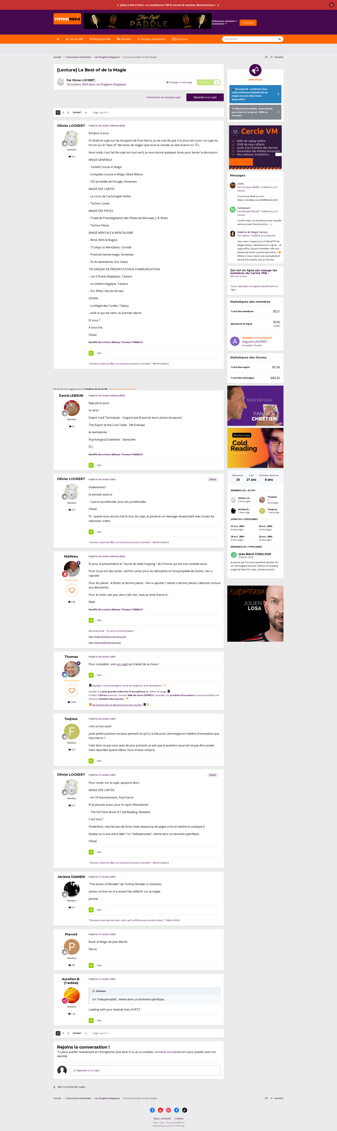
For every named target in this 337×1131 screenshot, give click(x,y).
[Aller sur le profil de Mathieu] (72, 569)
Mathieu (71, 556)
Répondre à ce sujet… (88, 1070)
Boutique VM (101, 39)
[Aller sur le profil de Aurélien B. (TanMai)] (72, 995)
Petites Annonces (153, 39)
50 (72, 426)
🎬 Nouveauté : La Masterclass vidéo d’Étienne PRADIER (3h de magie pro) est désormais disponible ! (250, 94)
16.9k (73, 702)
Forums (125, 39)
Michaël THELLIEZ (251, 211)
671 (73, 907)
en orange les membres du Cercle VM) (253, 272)
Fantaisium (243, 208)
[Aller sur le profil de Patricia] (233, 234)
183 (73, 965)
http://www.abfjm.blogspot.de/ (105, 642)
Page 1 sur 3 (99, 112)
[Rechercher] (279, 39)
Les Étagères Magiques (111, 84)
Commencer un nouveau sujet (163, 97)
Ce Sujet (267, 39)
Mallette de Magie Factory (252, 232)
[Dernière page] (86, 112)
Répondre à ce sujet (205, 97)
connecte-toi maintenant (170, 1052)
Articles (182, 39)
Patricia (246, 235)
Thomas (71, 657)
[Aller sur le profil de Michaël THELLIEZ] (233, 210)
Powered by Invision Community (168, 1125)
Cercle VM (75, 39)
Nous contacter (162, 1118)
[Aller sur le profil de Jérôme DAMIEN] (72, 889)
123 (73, 749)
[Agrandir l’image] (197, 145)
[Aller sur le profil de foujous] (72, 731)
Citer (99, 353)
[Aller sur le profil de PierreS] (72, 947)
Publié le (263, 235)
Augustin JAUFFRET (255, 342)
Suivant (77, 112)
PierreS (71, 934)
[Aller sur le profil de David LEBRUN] (72, 408)
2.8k (73, 601)
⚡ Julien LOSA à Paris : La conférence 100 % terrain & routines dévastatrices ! (165, 5)
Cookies (179, 1118)
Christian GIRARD (251, 187)
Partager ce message (180, 82)
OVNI (240, 183)
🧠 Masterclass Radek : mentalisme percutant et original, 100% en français (252, 112)
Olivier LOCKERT (83, 80)
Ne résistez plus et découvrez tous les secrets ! (117, 704)
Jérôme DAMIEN (71, 877)
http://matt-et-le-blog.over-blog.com (107, 636)
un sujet (122, 664)
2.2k (73, 1013)
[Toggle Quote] (93, 991)
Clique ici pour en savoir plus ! (122, 389)
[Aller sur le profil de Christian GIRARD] (233, 185)
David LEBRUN (71, 396)
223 (73, 156)
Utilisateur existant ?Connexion (224, 22)
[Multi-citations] (91, 353)
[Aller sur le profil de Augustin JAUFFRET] (235, 341)
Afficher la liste (238, 276)
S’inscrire (248, 22)
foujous (71, 719)
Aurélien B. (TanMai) (71, 981)
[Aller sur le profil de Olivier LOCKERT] (61, 82)
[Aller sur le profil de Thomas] (72, 669)
